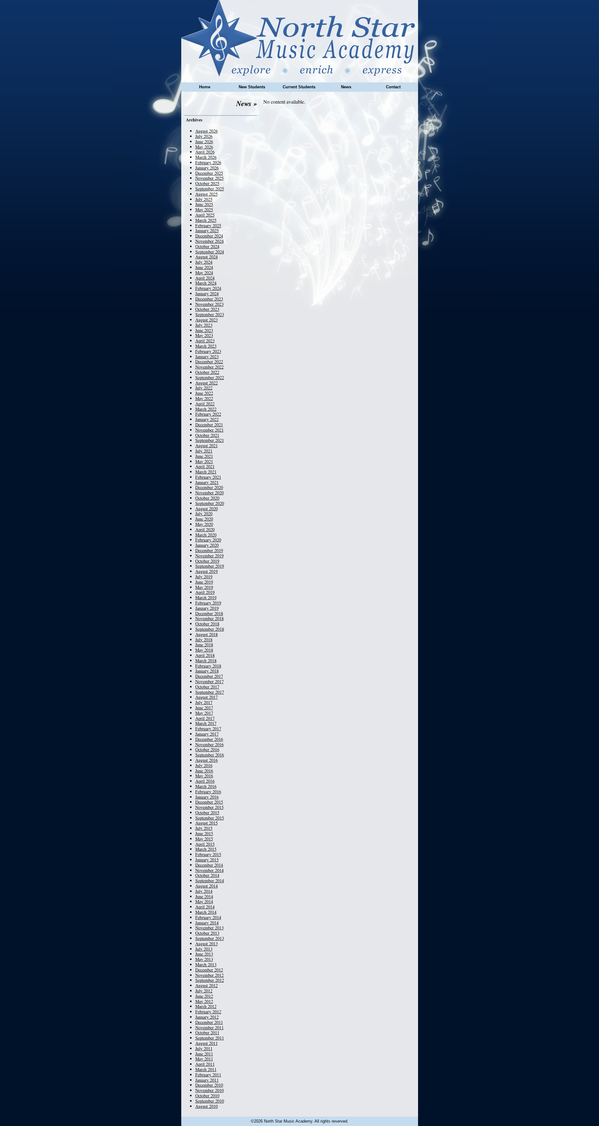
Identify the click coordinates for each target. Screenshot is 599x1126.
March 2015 (206, 849)
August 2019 (206, 571)
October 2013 (207, 933)
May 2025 (204, 210)
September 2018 (209, 629)
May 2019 (204, 587)
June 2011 (204, 1054)
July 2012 (203, 991)
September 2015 (209, 818)
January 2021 (207, 482)
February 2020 (208, 540)
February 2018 (208, 666)
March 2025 (206, 220)
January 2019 (207, 608)
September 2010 (209, 1101)
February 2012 (208, 1012)
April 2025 (205, 215)
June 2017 (204, 708)
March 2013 (206, 964)
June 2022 (204, 393)
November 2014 (209, 870)
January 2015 (207, 860)
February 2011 (208, 1075)
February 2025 (208, 225)
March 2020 (206, 535)
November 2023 (209, 304)
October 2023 (207, 309)
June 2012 (204, 996)
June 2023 (204, 330)
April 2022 (205, 404)
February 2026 (208, 162)
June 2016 (204, 771)
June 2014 (204, 896)
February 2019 (208, 603)
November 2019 (209, 556)
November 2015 (209, 807)
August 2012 (206, 985)
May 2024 (204, 273)
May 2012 (204, 1001)
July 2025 (203, 199)
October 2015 (207, 812)
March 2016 (206, 786)
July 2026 (203, 136)
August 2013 (206, 944)
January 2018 (207, 671)
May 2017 (204, 713)
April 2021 (205, 466)
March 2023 (206, 346)
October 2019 (207, 561)
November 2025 (209, 178)
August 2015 (206, 823)
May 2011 (204, 1059)
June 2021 (204, 456)
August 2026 (206, 131)
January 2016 (207, 797)
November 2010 (209, 1090)
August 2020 (206, 509)
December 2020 (209, 487)
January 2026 (207, 168)
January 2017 (207, 734)
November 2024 (209, 241)
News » (246, 103)
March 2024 (206, 283)
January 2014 (207, 923)
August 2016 (206, 760)
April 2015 (205, 844)
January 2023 (207, 357)
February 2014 (208, 917)
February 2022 (208, 414)
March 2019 (206, 597)
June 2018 (204, 645)
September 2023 (209, 314)
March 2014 (206, 912)
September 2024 (209, 252)
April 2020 (205, 529)
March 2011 (206, 1069)
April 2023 (205, 341)
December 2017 (209, 676)
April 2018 (205, 655)
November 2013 (209, 928)
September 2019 (209, 566)
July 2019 (203, 577)
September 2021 (209, 440)
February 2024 (208, 288)
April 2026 (205, 152)
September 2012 (209, 980)
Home (204, 87)
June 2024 (204, 267)
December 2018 (209, 613)
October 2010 (207, 1096)
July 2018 (203, 640)
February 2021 (208, 477)
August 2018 (206, 634)
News (346, 87)
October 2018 (207, 624)
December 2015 (209, 802)
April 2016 (205, 781)
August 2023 (206, 320)
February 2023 (208, 351)
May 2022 (204, 398)
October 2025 (207, 183)
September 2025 (209, 189)
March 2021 (206, 472)
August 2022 (206, 383)
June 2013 (204, 954)
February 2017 (208, 729)
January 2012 (207, 1017)
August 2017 (206, 697)
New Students (252, 87)
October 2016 (207, 749)
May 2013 (204, 959)
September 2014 (209, 881)
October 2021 (207, 435)
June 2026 (204, 141)
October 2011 (207, 1032)
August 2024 (206, 257)
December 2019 (209, 550)
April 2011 (205, 1064)
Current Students (299, 87)
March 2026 (206, 157)
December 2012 (209, 970)
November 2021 (209, 430)
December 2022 (209, 362)
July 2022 (203, 388)
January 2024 (207, 293)
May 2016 (204, 776)
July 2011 (203, 1048)
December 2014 (209, 865)
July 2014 (203, 891)
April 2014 (205, 907)
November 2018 (209, 618)
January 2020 (207, 545)
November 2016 (209, 744)
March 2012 (206, 1006)
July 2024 (203, 262)
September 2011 (209, 1038)
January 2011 (207, 1080)
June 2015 (204, 833)
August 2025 (206, 194)
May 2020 (204, 524)
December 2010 (209, 1085)
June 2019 (204, 582)
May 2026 (204, 147)
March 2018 (206, 660)
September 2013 (209, 938)
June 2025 (204, 204)
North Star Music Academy (299, 38)
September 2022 (209, 377)
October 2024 (207, 246)
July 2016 (203, 765)
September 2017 (209, 692)
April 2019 (205, 592)
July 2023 (203, 325)
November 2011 (209, 1028)
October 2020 (207, 498)
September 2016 (209, 755)
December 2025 (209, 173)
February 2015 (208, 854)
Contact (393, 87)
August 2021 (206, 445)
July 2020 (203, 513)
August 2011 (206, 1043)
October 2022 (207, 372)
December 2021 (209, 425)
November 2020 (209, 493)
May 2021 (204, 461)
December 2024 (209, 236)
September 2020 (209, 503)
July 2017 (203, 702)
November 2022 (209, 367)
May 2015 (204, 839)
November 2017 (209, 681)
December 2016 (209, 739)
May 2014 (204, 901)
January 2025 (207, 230)
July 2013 (203, 949)
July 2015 (203, 828)
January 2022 (207, 419)
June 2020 (204, 519)
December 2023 (209, 299)
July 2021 (203, 451)
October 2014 (207, 875)
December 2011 (209, 1022)
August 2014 (206, 886)
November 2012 (209, 975)
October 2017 (207, 687)
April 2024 (205, 278)
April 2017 (205, 718)
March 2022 (206, 409)
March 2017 (206, 723)
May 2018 (204, 650)
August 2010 (206, 1106)
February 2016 (208, 792)
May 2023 (204, 335)
